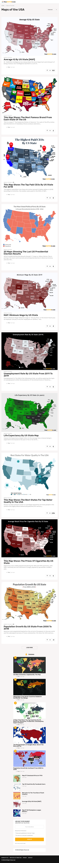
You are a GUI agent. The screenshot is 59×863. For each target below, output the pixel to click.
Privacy (25, 857)
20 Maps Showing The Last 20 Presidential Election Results (26, 252)
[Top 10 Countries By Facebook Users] (16, 787)
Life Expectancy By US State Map (21, 435)
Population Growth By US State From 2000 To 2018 (28, 627)
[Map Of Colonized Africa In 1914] (16, 778)
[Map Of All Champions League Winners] (16, 813)
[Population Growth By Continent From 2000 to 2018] (29, 758)
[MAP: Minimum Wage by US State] (29, 292)
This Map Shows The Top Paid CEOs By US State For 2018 (28, 185)
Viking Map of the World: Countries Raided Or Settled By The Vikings (27, 697)
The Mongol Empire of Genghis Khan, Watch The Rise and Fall (28, 745)
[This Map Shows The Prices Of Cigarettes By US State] (29, 538)
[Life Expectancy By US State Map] (29, 412)
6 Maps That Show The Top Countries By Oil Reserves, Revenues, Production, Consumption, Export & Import (28, 721)
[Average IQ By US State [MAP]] (29, 36)
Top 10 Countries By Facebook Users (33, 784)
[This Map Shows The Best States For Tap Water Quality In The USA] (29, 474)
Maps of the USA (8, 57)
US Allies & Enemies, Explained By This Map (27, 674)
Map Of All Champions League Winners (31, 810)
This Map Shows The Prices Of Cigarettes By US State (28, 562)
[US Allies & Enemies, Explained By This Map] (29, 665)
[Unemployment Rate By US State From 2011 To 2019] (29, 351)
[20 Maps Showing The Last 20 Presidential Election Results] (29, 226)
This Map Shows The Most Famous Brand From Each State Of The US (28, 118)
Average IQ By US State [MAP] (19, 59)
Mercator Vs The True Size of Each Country (33, 793)
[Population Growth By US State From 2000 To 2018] (29, 602)
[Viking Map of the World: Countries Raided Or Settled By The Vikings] (29, 687)
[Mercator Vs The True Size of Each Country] (16, 795)
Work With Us (4, 857)
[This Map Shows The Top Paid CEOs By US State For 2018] (29, 158)
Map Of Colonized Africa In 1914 (32, 775)
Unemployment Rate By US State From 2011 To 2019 (28, 374)
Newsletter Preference (20, 830)
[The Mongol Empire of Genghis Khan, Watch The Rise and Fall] (29, 735)
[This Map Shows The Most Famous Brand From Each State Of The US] (29, 95)
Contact (30, 857)
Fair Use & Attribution (16, 857)
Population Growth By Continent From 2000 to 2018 (28, 768)
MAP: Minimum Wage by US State (21, 315)
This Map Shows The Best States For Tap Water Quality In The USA (28, 501)
